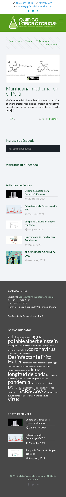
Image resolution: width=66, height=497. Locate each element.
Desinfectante (24, 357)
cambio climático (26, 345)
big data (15, 345)
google (51, 362)
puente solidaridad (27, 388)
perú (13, 386)
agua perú (26, 337)
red (52, 388)
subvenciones (14, 396)
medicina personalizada (18, 378)
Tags (27, 41)
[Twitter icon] (33, 10)
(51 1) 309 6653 (24, 2)
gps (55, 362)
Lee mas (53, 118)
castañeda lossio (40, 345)
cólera (28, 353)
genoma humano (30, 362)
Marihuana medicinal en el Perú (32, 91)
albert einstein (41, 341)
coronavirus (41, 349)
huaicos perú (13, 366)
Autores (43, 41)
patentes (35, 383)
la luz (28, 370)
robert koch (13, 392)
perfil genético (45, 383)
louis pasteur (52, 375)
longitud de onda (27, 374)
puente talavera (43, 388)
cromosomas (13, 353)
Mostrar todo (50, 44)
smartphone (52, 392)
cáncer (22, 353)
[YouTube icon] (37, 10)
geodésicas (43, 362)
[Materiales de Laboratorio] (33, 23)
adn (12, 336)
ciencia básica (22, 350)
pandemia (19, 382)
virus (13, 399)
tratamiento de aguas (38, 396)
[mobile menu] (61, 21)
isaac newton (37, 366)
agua (19, 337)
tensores (25, 396)
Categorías (14, 41)
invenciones (25, 366)
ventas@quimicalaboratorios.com (34, 6)
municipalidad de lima (38, 378)
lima (35, 369)
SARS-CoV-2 (32, 391)
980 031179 (45, 2)
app (9, 345)
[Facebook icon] (28, 10)
